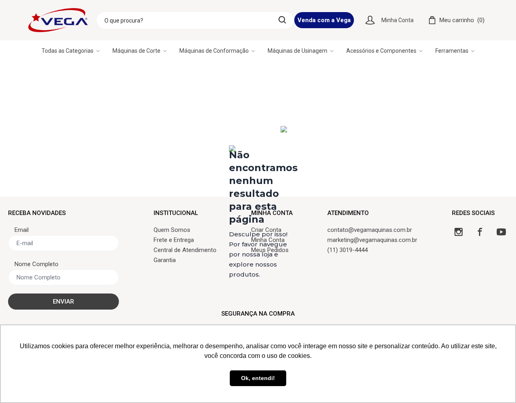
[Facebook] (480, 231)
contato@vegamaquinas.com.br (369, 230)
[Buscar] (282, 20)
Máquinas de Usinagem (297, 51)
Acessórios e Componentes (381, 51)
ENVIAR (63, 301)
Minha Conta (397, 20)
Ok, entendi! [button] (258, 378)
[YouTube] (501, 231)
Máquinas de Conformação (214, 51)
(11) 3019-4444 (347, 250)
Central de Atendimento (185, 250)
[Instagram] (458, 231)
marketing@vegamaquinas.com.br (372, 240)
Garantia (165, 260)
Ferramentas (451, 51)
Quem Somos (172, 230)
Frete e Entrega (174, 240)
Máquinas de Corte (136, 51)
